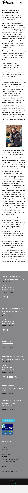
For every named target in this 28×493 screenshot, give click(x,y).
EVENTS (4, 466)
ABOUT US (4, 447)
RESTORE (4, 457)
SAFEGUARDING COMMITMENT (9, 471)
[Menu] (24, 3)
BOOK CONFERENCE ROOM (8, 461)
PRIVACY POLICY (6, 469)
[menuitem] (20, 3)
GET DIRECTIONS (8, 293)
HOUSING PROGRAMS (7, 452)
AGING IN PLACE (6, 454)
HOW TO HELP (5, 449)
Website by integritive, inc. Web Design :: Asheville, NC (12, 483)
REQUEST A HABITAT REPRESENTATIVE (11, 459)
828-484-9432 (6, 316)
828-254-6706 (6, 282)
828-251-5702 (6, 362)
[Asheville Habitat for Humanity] (11, 3)
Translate (11, 347)
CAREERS (4, 464)
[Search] (20, 3)
